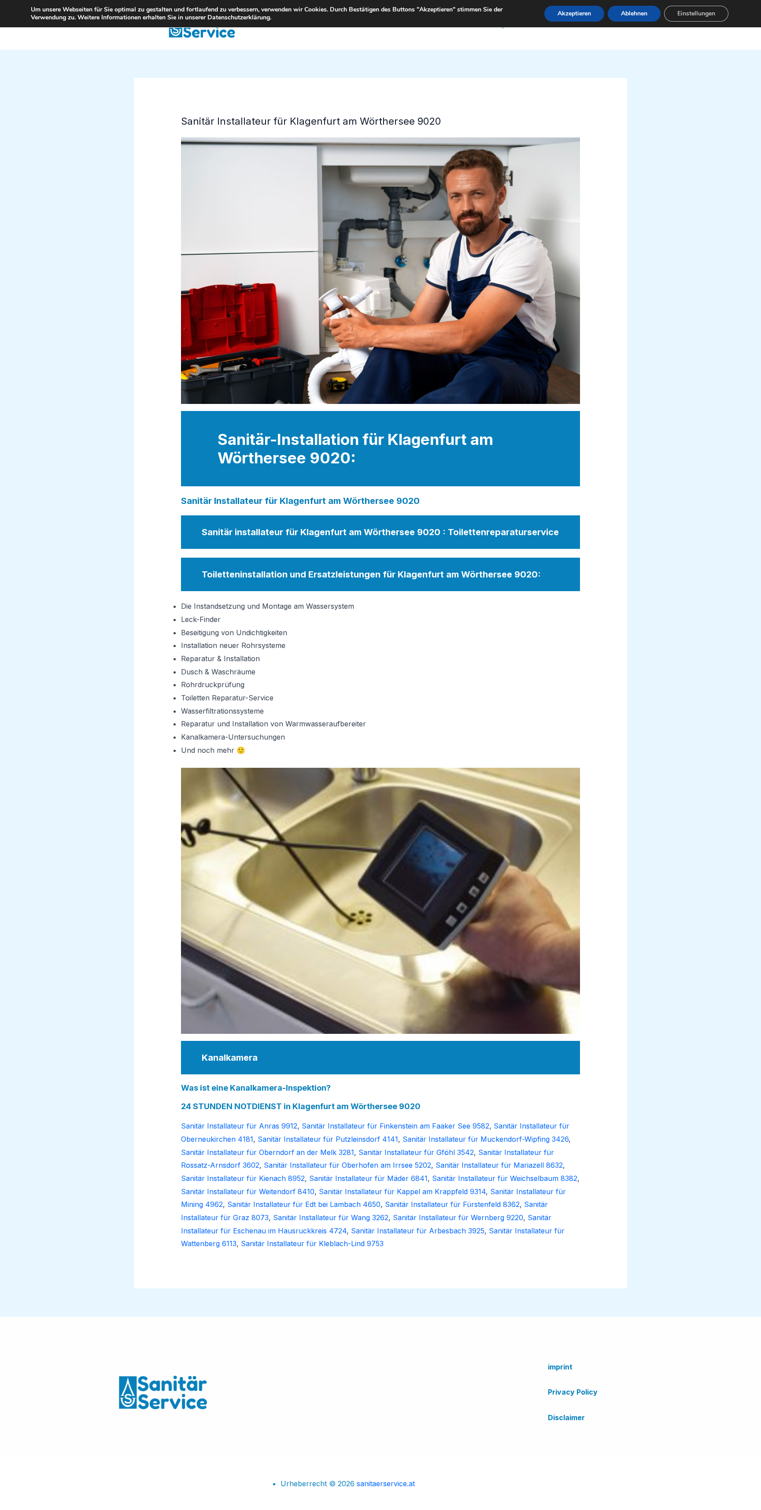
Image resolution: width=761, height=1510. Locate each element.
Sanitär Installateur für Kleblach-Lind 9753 (312, 1243)
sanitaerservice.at (386, 1483)
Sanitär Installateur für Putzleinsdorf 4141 (328, 1139)
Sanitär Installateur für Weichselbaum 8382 (504, 1178)
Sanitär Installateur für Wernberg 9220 (458, 1217)
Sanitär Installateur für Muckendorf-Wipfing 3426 (486, 1139)
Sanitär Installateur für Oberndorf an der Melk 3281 (267, 1152)
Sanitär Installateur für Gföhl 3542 (416, 1152)
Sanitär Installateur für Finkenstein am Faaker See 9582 (395, 1125)
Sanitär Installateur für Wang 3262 (330, 1217)
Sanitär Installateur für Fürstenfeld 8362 (452, 1204)
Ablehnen (634, 13)
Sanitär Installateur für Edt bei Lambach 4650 (303, 1204)
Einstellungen (696, 13)
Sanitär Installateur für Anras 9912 (239, 1125)
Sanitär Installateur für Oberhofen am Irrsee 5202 (347, 1165)
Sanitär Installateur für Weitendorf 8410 (247, 1191)
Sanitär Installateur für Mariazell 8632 (499, 1165)
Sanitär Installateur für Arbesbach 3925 (417, 1230)
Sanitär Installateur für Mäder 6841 (368, 1178)
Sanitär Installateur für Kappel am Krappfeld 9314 (402, 1191)
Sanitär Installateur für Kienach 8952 (243, 1178)
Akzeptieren (574, 13)
